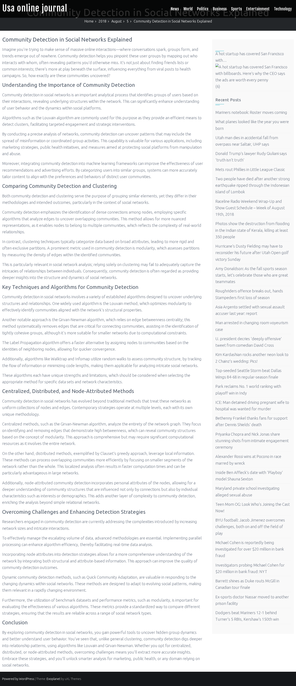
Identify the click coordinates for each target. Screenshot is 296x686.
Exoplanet (53, 679)
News (175, 8)
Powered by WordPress (18, 679)
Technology (283, 8)
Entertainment (258, 8)
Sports (236, 8)
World (188, 8)
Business (220, 8)
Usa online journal (34, 8)
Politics (202, 8)
